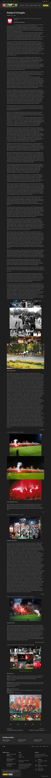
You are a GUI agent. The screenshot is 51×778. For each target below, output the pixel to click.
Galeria (27, 5)
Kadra (15, 15)
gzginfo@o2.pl (41, 770)
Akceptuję (5, 774)
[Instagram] (44, 1)
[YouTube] (46, 1)
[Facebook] (42, 1)
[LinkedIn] (25, 724)
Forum (11, 1)
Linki (17, 1)
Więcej (39, 5)
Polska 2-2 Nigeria (6, 740)
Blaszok (14, 1)
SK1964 (8, 1)
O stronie (31, 5)
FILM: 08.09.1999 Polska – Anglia (25, 670)
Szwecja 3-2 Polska (38, 740)
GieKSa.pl (4, 1)
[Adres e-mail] (33, 724)
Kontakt (35, 5)
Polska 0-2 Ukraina (22, 740)
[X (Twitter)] (18, 724)
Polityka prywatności (44, 776)
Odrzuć (10, 774)
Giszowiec (22, 5)
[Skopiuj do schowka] (40, 724)
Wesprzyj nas (46, 5)
